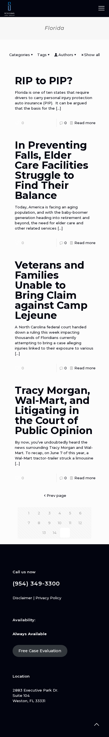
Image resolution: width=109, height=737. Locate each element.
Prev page (56, 495)
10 (59, 523)
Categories (19, 54)
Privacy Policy (48, 598)
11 (70, 523)
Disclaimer (22, 598)
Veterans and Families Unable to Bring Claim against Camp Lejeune (51, 290)
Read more (85, 123)
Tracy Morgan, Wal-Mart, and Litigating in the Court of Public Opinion (54, 410)
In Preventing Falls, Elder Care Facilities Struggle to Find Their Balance (51, 170)
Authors (65, 54)
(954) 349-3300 (36, 583)
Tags (42, 54)
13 (44, 532)
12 (80, 523)
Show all (92, 54)
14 (54, 532)
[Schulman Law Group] (9, 8)
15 (65, 532)
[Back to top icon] (96, 724)
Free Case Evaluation (39, 650)
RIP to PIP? (44, 80)
